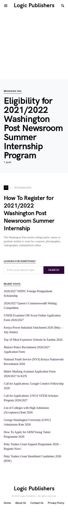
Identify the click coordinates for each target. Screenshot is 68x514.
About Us (20, 503)
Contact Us (36, 503)
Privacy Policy (56, 503)
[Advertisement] (34, 45)
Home (7, 503)
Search (53, 270)
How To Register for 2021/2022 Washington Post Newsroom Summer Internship (29, 213)
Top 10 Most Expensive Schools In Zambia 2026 (33, 339)
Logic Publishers (34, 5)
